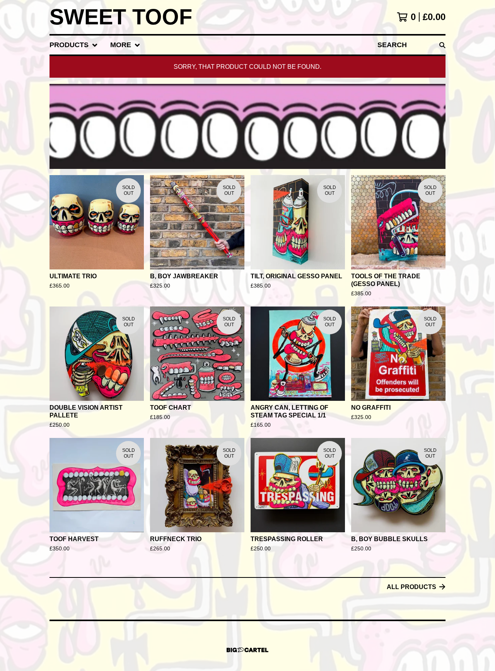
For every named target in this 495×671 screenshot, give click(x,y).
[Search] (442, 45)
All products (411, 587)
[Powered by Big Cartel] (247, 650)
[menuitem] (74, 45)
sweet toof (121, 17)
